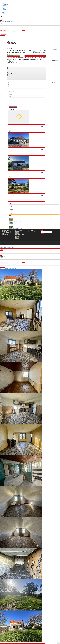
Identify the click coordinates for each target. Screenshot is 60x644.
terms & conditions (19, 30)
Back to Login (14, 31)
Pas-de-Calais (40, 52)
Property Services (4, 3)
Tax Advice (54, 67)
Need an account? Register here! (4, 21)
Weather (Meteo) (5, 11)
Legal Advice (5, 5)
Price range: (10, 213)
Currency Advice (5, 9)
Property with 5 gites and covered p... (14, 224)
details (9, 132)
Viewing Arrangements (55, 49)
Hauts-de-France (14, 127)
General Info (56, 60)
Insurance (4, 6)
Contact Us (3, 13)
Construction (5, 10)
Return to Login (2, 36)
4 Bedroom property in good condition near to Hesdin (7, 247)
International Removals (6, 7)
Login (1, 20)
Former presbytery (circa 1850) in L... (14, 221)
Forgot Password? (11, 21)
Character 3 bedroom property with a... (14, 228)
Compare (1, 250)
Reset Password (2, 35)
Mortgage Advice (5, 4)
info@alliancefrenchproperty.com (6, 235)
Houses (34, 51)
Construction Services (4, 2)
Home (2, 1)
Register (23, 30)
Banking (4, 8)
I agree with (17, 30)
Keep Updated (3, 12)
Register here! (2, 268)
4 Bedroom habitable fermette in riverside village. (6, 246)
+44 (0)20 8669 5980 (5, 234)
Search (10, 215)
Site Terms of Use (4, 243)
